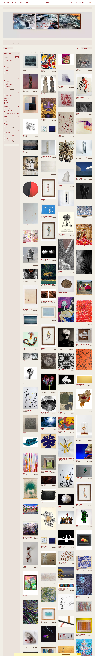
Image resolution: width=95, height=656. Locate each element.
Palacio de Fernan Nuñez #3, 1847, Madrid (83, 245)
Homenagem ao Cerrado (27, 410)
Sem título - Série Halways (81, 634)
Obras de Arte (7, 2)
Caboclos (24, 176)
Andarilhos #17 (79, 504)
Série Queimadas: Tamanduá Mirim (64, 164)
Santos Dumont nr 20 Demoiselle (47, 216)
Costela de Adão (44, 449)
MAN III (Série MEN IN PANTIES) (63, 323)
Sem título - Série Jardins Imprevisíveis (29, 537)
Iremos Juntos (79, 323)
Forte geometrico (79, 178)
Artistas (20, 2)
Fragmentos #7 (79, 410)
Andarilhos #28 (43, 199)
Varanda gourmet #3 (62, 234)
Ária (41, 602)
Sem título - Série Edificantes (46, 471)
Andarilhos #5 (43, 241)
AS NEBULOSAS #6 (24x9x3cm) (81, 157)
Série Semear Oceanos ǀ (45, 531)
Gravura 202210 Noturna (27, 69)
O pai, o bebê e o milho (62, 611)
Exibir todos (12, 75)
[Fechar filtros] (18, 54)
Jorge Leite (60, 185)
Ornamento (43, 369)
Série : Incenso (61, 65)
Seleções (14, 2)
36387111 (77, 69)
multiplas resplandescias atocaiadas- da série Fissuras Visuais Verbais (66, 459)
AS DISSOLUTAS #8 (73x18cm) (63, 206)
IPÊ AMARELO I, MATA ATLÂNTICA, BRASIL (47, 284)
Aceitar (78, 654)
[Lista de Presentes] (87, 2)
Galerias (26, 2)
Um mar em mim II (44, 134)
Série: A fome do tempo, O (27, 309)
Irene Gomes (43, 93)
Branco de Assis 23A (44, 173)
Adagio (24, 473)
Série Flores (25, 595)
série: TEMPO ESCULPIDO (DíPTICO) (46, 301)
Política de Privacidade (66, 654)
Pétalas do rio (43, 484)
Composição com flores (62, 431)
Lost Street (25, 264)
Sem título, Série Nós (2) (80, 97)
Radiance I (24, 348)
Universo (60, 506)
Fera (23, 280)
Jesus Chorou (43, 119)
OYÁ (23, 646)
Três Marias (43, 428)
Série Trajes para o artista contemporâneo (63, 589)
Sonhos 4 (24, 151)
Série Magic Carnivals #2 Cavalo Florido (83, 439)
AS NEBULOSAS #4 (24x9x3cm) (46, 156)
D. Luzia (42, 642)
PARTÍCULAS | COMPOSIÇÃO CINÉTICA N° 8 (83, 344)
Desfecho (24, 566)
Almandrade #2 (79, 477)
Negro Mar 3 (78, 596)
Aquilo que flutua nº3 (45, 412)
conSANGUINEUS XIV (61, 107)
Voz (77, 460)
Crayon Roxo (60, 86)
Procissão (60, 525)
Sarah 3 (77, 113)
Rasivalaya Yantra (61, 546)
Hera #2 (77, 525)
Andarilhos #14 (43, 348)
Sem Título (24, 242)
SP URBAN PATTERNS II (62, 369)
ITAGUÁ (42, 621)
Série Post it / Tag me (80, 384)
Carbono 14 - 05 (25, 135)
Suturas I (60, 135)
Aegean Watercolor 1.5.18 (27, 327)
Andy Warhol (60, 348)
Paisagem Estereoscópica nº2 (46, 259)
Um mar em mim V (44, 546)
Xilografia (78, 569)
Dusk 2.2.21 (42, 319)
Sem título (24, 382)
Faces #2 (24, 360)
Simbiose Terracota (62, 562)
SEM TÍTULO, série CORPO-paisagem (82, 613)
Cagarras (60, 578)
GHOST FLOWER (43, 391)
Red (23, 90)
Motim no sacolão (26, 448)
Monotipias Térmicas (26, 224)
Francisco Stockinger (62, 292)
